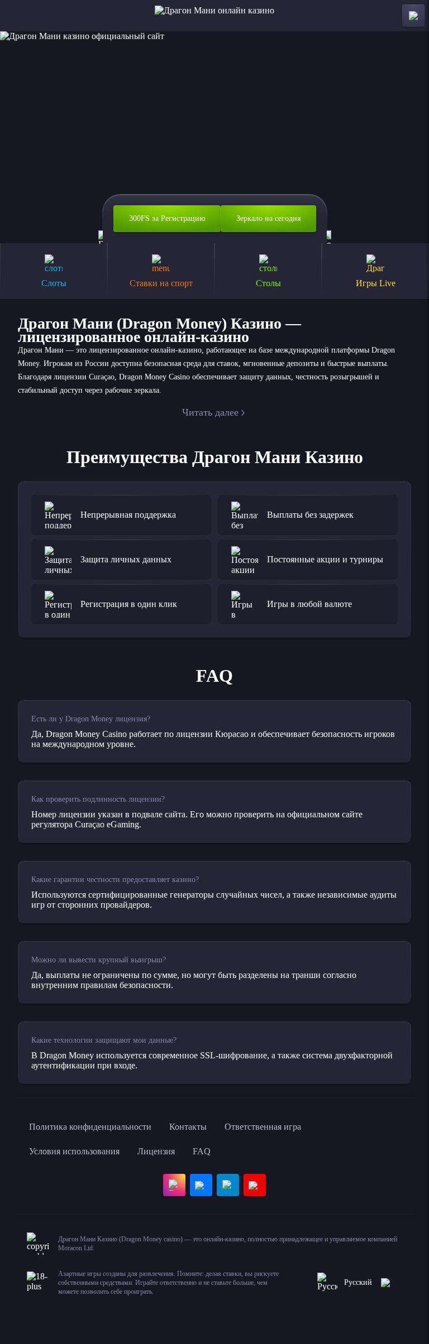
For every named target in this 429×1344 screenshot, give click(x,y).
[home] (214, 16)
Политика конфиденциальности (90, 1126)
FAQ (202, 1151)
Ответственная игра (263, 1126)
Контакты (188, 1126)
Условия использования (74, 1151)
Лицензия (156, 1151)
